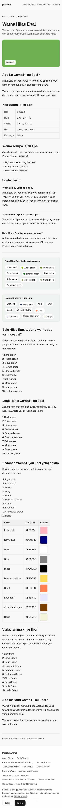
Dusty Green (11, 166)
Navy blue (28, 304)
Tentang (56, 4)
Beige (49, 316)
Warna (13, 16)
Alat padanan (29, 4)
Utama (5, 16)
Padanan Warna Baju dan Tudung (17, 762)
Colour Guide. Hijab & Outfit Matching (19, 784)
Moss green (30, 280)
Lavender (14, 316)
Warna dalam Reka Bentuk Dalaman (18, 779)
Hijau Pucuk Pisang (15, 162)
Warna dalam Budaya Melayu (15, 775)
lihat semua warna (35, 738)
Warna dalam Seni (46, 779)
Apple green (29, 267)
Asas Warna (7, 758)
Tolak (7, 803)
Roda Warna (22, 758)
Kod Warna (28, 766)
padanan (6, 4)
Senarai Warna (9, 771)
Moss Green (11, 170)
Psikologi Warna (44, 762)
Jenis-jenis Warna (10, 766)
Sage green (48, 280)
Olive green (48, 267)
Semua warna (43, 4)
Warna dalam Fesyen (28, 771)
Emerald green (32, 273)
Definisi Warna (42, 766)
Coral (41, 310)
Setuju (20, 803)
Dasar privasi (20, 796)
